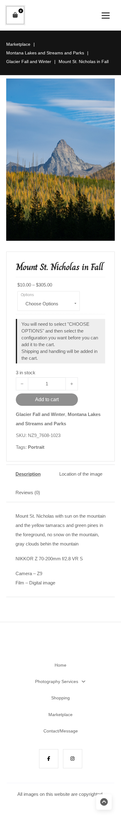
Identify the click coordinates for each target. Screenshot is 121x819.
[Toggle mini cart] (15, 15)
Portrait (36, 447)
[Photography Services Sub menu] (83, 681)
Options (27, 295)
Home (60, 665)
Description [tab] (28, 474)
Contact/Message (60, 730)
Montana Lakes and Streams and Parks (45, 52)
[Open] (105, 15)
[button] (106, 87)
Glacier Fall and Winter (28, 61)
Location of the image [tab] (80, 474)
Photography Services (56, 681)
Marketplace (18, 44)
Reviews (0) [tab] (28, 492)
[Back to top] (104, 802)
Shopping (60, 697)
